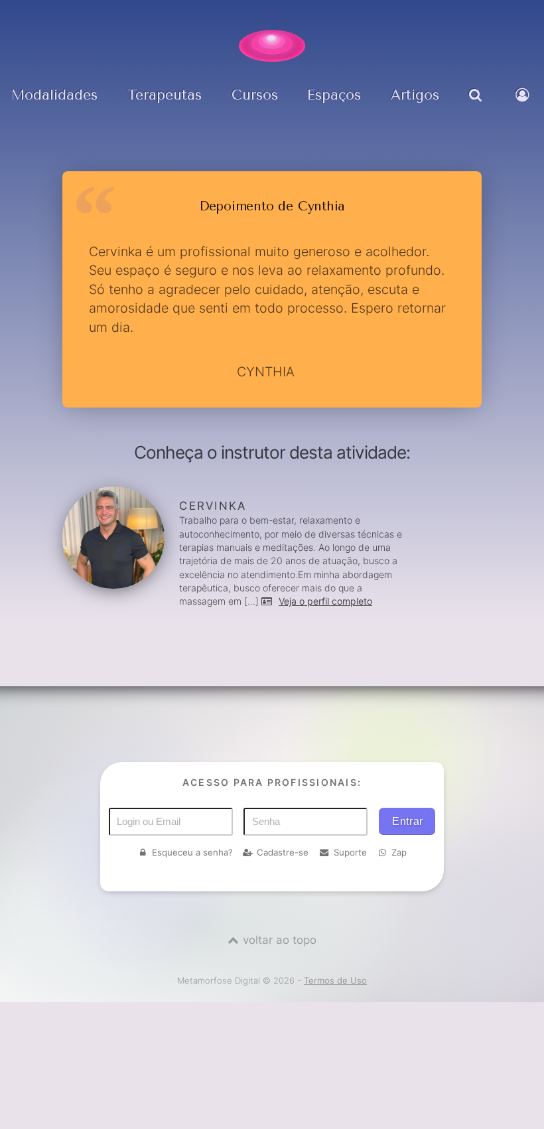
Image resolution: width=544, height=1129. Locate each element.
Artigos (415, 95)
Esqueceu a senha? (192, 852)
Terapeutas (164, 95)
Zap (399, 852)
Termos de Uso (335, 980)
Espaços (334, 95)
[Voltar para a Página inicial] (272, 46)
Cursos (255, 95)
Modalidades (54, 95)
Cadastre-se (282, 852)
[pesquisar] (477, 104)
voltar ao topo (279, 939)
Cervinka (212, 505)
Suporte (350, 852)
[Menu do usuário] (524, 104)
